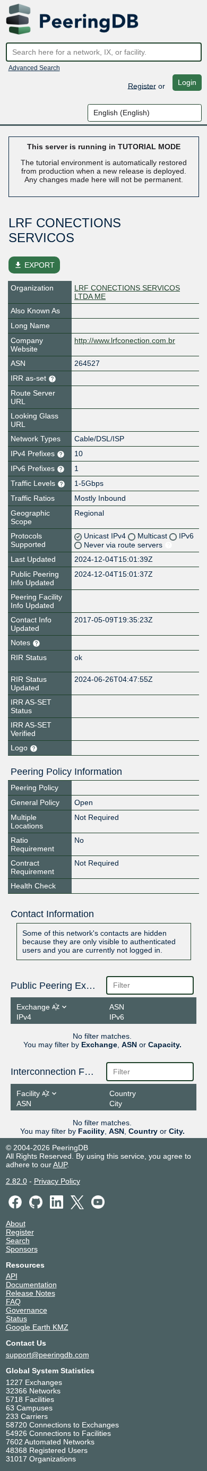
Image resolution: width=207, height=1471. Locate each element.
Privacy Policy (57, 1181)
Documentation (31, 1284)
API (12, 1276)
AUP (60, 1164)
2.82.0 (16, 1181)
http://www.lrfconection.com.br (124, 340)
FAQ (13, 1301)
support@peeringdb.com (47, 1354)
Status (16, 1318)
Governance (26, 1310)
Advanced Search (34, 68)
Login (187, 82)
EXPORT (34, 265)
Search (18, 1240)
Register (142, 85)
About (15, 1223)
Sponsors (22, 1249)
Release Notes (30, 1293)
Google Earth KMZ (37, 1327)
